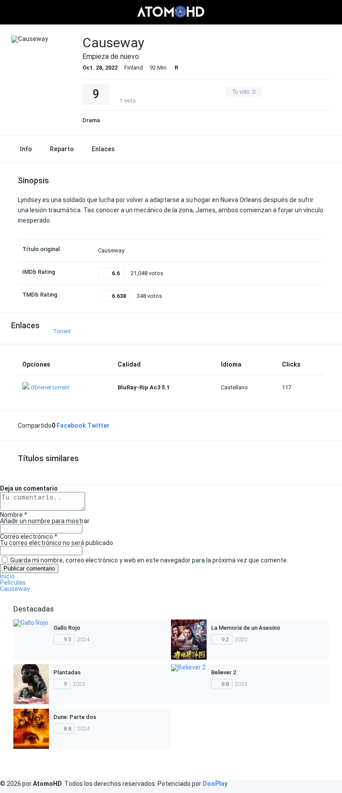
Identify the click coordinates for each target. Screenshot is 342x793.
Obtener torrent (50, 387)
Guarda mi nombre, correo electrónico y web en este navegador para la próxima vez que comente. (149, 560)
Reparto (62, 149)
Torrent (62, 331)
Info (26, 149)
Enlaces (103, 149)
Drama (91, 120)
